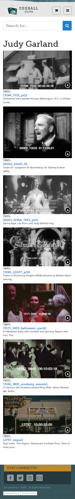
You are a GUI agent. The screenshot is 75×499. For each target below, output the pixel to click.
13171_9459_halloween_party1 (24, 328)
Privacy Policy (11, 493)
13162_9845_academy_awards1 (25, 384)
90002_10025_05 (15, 164)
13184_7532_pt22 (15, 95)
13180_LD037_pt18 (16, 272)
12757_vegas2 (13, 440)
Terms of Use (29, 493)
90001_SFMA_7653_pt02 (20, 220)
